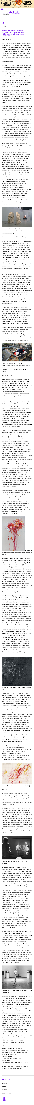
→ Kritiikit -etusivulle (7, 18)
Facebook (4, 1083)
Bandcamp (4, 1089)
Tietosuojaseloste (6, 1093)
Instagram (4, 1086)
